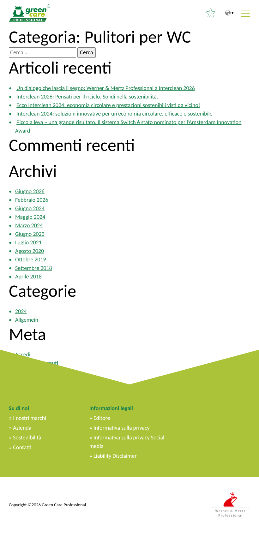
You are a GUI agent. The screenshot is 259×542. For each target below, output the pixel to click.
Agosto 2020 (29, 250)
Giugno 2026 (30, 191)
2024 (21, 311)
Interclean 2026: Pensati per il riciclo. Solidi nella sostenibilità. (87, 96)
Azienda (22, 427)
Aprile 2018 (28, 276)
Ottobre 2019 (30, 259)
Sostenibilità (27, 437)
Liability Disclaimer (115, 455)
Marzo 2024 (29, 225)
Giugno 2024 (30, 208)
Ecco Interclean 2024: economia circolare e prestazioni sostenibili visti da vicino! (108, 105)
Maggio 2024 (30, 216)
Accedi (22, 354)
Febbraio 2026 (31, 199)
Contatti (22, 447)
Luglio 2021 (28, 242)
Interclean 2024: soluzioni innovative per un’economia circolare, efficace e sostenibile (114, 113)
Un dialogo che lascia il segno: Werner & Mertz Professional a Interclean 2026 (105, 88)
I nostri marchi (29, 417)
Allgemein (26, 319)
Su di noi (19, 408)
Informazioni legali (111, 408)
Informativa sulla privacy (121, 427)
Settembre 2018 (33, 268)
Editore (101, 417)
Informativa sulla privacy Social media (126, 442)
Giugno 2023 (30, 233)
